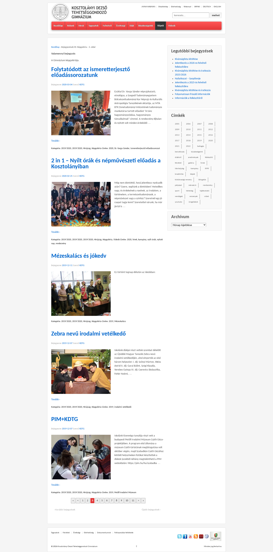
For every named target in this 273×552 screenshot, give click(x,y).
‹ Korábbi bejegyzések (64, 510)
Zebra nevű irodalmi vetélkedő (88, 334)
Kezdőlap (58, 26)
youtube (178, 202)
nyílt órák (151, 240)
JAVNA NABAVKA (148, 7)
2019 (111, 321)
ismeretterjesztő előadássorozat (145, 148)
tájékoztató (204, 191)
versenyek (193, 196)
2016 (210, 135)
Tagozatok (93, 26)
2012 (210, 130)
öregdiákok (193, 202)
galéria (191, 163)
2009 (177, 130)
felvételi (178, 163)
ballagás (200, 146)
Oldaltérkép (163, 7)
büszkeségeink (197, 152)
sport (177, 191)
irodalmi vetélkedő (122, 407)
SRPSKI (197, 7)
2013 (177, 135)
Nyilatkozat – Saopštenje (188, 78)
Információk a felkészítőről (188, 98)
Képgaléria (96, 148)
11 (133, 500)
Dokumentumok (104, 533)
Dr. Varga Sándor (121, 148)
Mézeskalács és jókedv (78, 256)
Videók (171, 26)
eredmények (193, 157)
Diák (132, 26)
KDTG (81, 85)
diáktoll (178, 157)
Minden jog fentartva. (213, 546)
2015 (199, 135)
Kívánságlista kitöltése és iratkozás (193, 90)
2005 (177, 124)
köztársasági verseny (183, 180)
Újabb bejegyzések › (151, 510)
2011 (199, 130)
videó (206, 196)
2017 (177, 141)
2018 (188, 141)
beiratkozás (179, 152)
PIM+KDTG (64, 420)
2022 (188, 146)
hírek (135, 240)
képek (192, 174)
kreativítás (179, 174)
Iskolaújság (179, 169)
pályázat (178, 185)
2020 (111, 148)
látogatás (202, 180)
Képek (160, 26)
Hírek (81, 26)
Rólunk (70, 26)
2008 (210, 124)
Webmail (187, 7)
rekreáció (192, 185)
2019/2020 (66, 148)
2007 (199, 124)
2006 (188, 124)
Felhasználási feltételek (123, 533)
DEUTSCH (207, 7)
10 (127, 500)
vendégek (179, 196)
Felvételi (107, 26)
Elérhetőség (176, 7)
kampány (142, 240)
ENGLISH (217, 7)
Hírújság (87, 148)
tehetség (189, 191)
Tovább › (55, 141)
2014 (188, 135)
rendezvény (61, 243)
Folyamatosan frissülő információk (192, 94)
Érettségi (120, 26)
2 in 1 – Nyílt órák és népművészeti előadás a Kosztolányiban (106, 164)
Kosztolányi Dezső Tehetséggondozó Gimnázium (78, 546)
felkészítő (209, 157)
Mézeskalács (120, 321)
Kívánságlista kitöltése (186, 59)
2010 (188, 130)
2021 (177, 146)
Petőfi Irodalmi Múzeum (125, 492)
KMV (207, 169)
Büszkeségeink (145, 26)
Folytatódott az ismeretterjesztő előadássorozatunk (90, 73)
